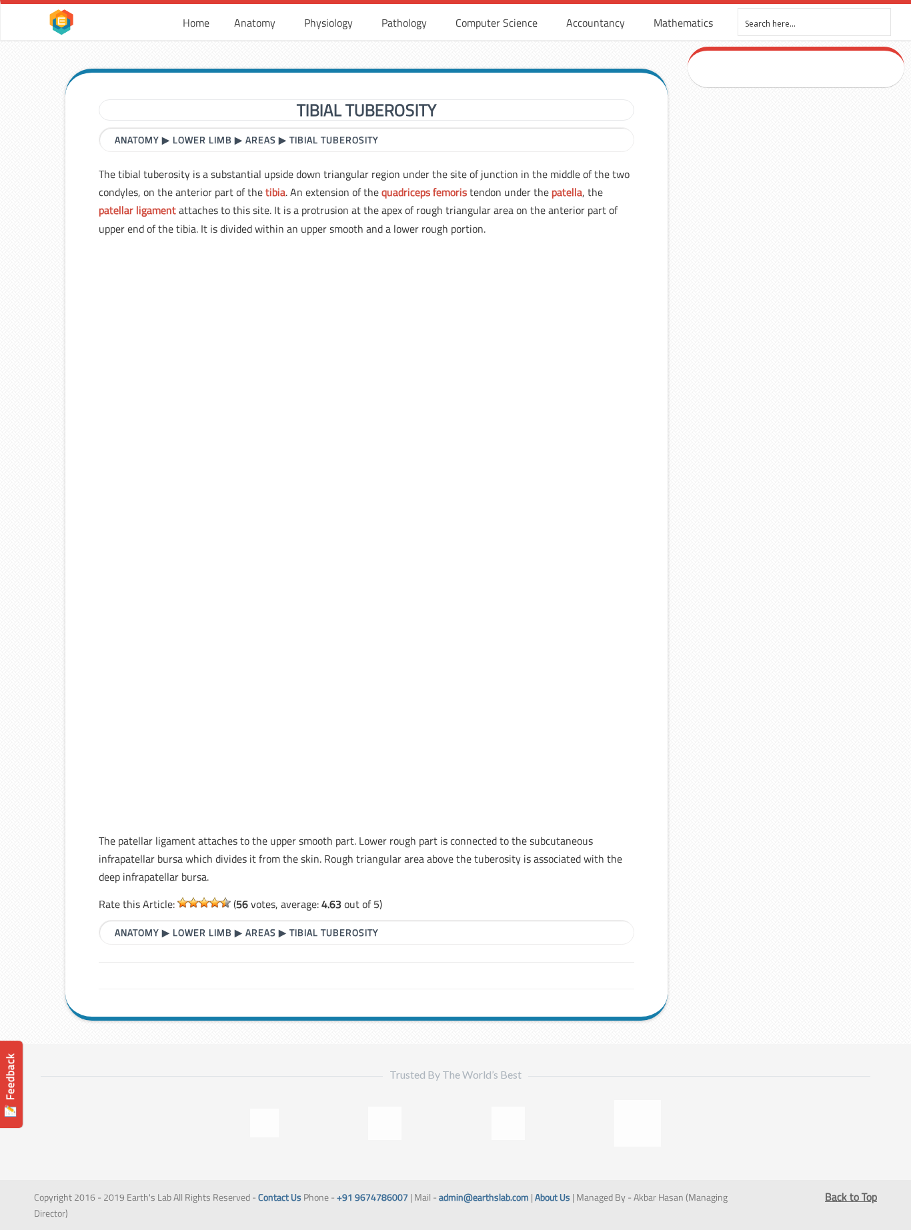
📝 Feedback (10, 1085)
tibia (275, 192)
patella (567, 192)
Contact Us (279, 1197)
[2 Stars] (193, 902)
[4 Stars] (214, 902)
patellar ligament (137, 210)
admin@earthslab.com (484, 1197)
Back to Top (851, 1197)
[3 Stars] (204, 902)
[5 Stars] (225, 902)
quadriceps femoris (424, 192)
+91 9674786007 (372, 1197)
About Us (552, 1197)
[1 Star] (182, 902)
